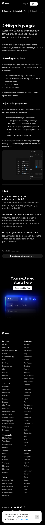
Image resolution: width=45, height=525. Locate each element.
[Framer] (3, 3)
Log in (25, 4)
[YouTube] (15, 507)
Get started (17, 11)
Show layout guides (13, 58)
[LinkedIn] (21, 507)
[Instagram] (18, 507)
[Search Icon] (35, 11)
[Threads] (24, 507)
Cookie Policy (23, 519)
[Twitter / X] (11, 507)
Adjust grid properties (14, 103)
